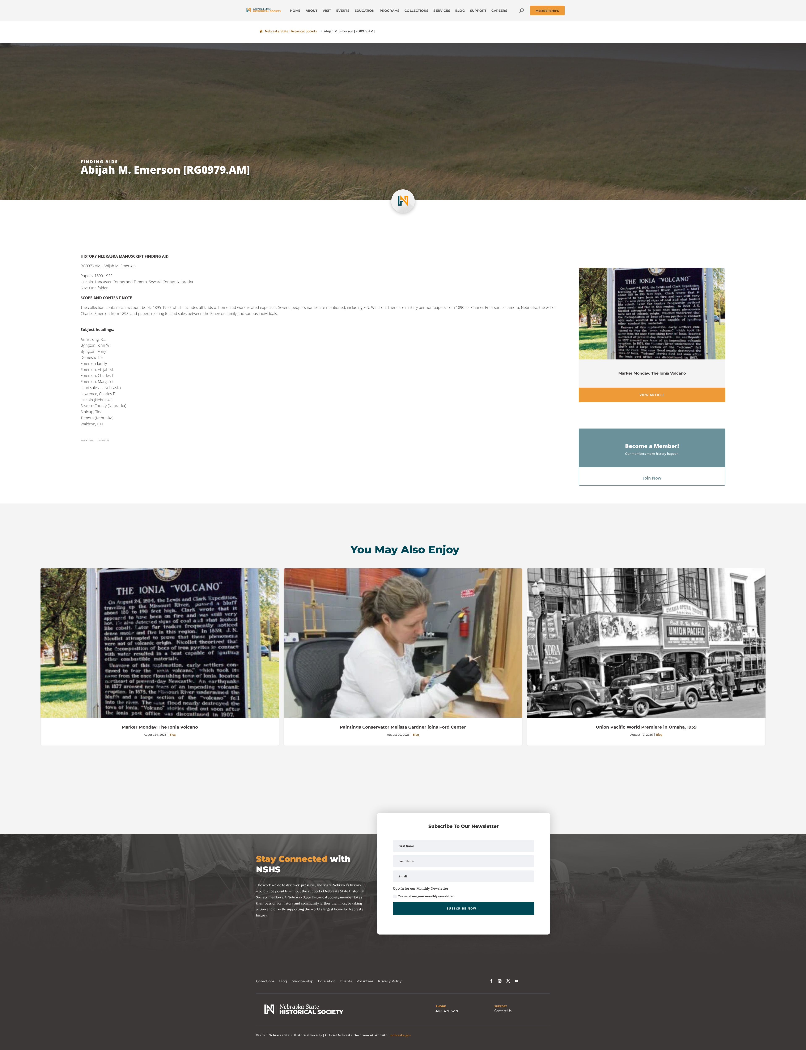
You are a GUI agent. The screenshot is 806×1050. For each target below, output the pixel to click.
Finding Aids (99, 161)
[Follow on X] (508, 981)
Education (327, 981)
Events (346, 981)
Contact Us (503, 1010)
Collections (265, 981)
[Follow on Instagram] (499, 981)
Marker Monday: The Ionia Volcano (652, 373)
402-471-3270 (447, 1011)
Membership (302, 981)
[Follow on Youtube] (516, 981)
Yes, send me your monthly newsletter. (426, 896)
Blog (173, 735)
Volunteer (365, 981)
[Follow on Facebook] (491, 981)
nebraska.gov (400, 1035)
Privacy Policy (390, 981)
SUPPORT (500, 1006)
